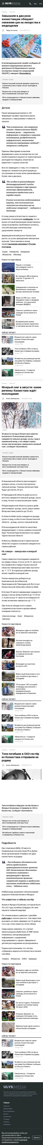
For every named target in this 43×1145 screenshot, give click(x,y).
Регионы (6, 1122)
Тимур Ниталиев (11, 30)
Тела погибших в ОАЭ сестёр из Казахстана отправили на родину (27, 350)
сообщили (28, 219)
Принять (37, 1138)
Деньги (5, 1114)
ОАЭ (25, 959)
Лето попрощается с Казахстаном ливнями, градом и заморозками (21, 98)
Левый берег (7, 1109)
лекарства (15, 252)
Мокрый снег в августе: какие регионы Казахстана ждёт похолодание (25, 339)
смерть (6, 959)
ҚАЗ (35, 4)
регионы (6, 619)
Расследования (8, 1111)
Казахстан (7, 254)
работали (6, 918)
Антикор (18, 254)
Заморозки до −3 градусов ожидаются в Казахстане (25, 371)
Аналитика (7, 1116)
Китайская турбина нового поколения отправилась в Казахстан (18, 834)
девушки (33, 959)
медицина (26, 252)
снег (20, 616)
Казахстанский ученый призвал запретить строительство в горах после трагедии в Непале (20, 85)
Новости (6, 1106)
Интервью (7, 1124)
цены (5, 252)
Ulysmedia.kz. (25, 73)
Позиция (6, 1119)
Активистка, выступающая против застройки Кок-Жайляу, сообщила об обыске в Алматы (27, 361)
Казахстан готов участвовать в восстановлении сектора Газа (15, 93)
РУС (40, 4)
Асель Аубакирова (12, 398)
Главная (4, 12)
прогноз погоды (9, 616)
